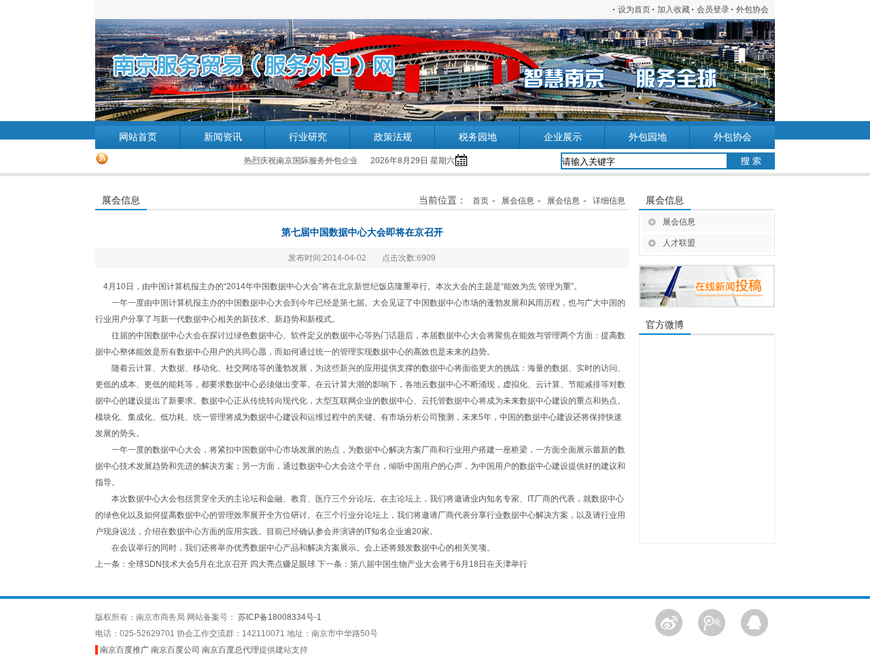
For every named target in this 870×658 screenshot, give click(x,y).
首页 (480, 200)
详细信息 (609, 200)
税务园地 (478, 137)
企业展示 (563, 137)
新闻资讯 (223, 137)
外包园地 (648, 137)
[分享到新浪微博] (668, 622)
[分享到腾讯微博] (711, 622)
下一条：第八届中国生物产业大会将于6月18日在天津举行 (422, 564)
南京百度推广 (124, 650)
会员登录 (713, 9)
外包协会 (755, 9)
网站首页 (138, 137)
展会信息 (518, 200)
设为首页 (634, 9)
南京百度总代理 (230, 650)
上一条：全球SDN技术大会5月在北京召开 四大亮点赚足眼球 (205, 564)
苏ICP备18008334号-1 (279, 617)
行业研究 (308, 137)
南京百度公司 (175, 650)
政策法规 (393, 137)
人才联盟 (679, 243)
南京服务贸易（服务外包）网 (180, 70)
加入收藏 (673, 9)
